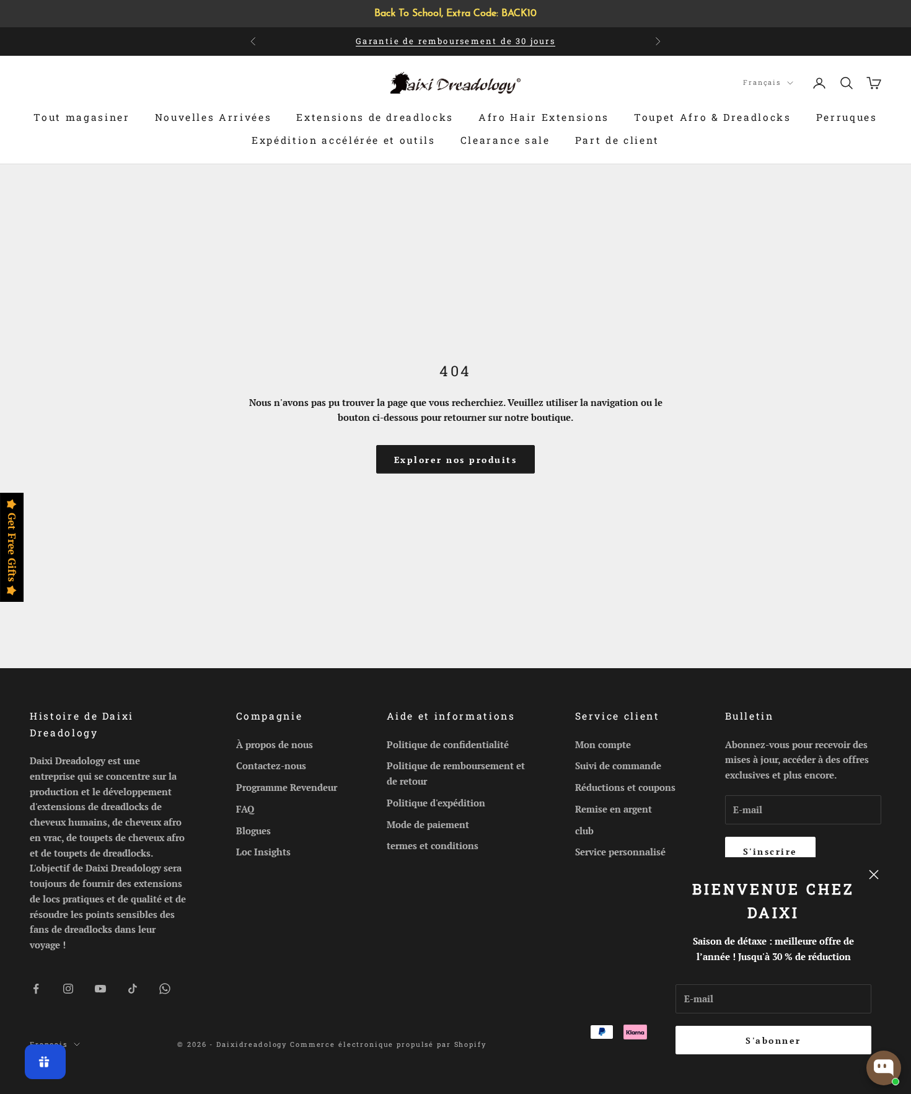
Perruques (847, 118)
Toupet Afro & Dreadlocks (712, 118)
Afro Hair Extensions (543, 118)
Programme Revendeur (286, 787)
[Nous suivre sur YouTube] (100, 988)
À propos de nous (274, 744)
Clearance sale (505, 140)
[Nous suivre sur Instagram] (68, 988)
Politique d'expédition (436, 802)
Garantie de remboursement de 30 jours (455, 40)
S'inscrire (770, 851)
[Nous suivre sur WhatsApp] (165, 988)
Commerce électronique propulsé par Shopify (388, 1044)
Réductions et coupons (625, 787)
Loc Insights (263, 851)
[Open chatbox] (883, 1068)
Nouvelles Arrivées (213, 118)
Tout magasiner (81, 118)
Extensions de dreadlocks (375, 118)
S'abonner (773, 1040)
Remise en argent (613, 809)
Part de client (617, 140)
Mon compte (603, 744)
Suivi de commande (618, 765)
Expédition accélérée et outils (344, 140)
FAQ (245, 809)
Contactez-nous (271, 765)
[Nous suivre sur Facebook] (36, 988)
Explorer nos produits (455, 459)
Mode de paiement (428, 824)
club (584, 830)
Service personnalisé (620, 851)
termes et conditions (432, 845)
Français (762, 82)
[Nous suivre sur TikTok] (132, 988)
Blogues (253, 830)
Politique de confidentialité (448, 744)
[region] (455, 13)
